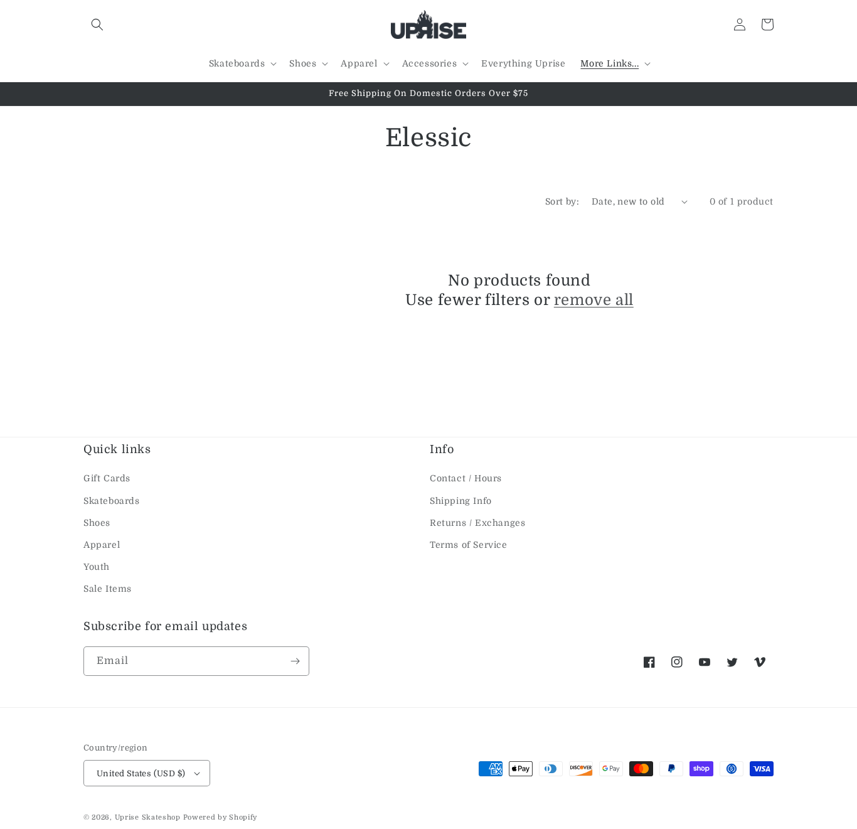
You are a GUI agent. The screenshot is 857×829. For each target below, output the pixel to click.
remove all (594, 300)
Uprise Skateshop (148, 817)
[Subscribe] (295, 661)
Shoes (96, 523)
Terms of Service (469, 545)
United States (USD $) (141, 773)
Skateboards (111, 501)
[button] (97, 24)
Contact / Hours (466, 478)
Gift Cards (106, 478)
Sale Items (107, 589)
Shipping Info (461, 501)
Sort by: (562, 201)
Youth (96, 567)
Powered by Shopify (220, 817)
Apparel (101, 545)
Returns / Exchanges (477, 523)
